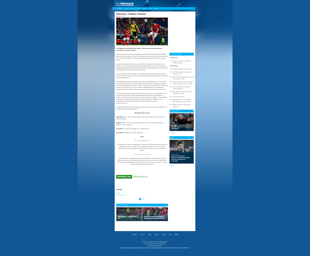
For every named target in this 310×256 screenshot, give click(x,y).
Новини (126, 8)
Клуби (144, 8)
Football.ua (186, 248)
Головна (119, 8)
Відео (155, 8)
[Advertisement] (182, 23)
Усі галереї (172, 132)
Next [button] (166, 205)
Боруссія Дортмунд (121, 195)
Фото (150, 8)
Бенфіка (118, 193)
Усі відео (172, 165)
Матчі (132, 8)
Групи (138, 8)
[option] (142, 214)
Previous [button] (164, 205)
